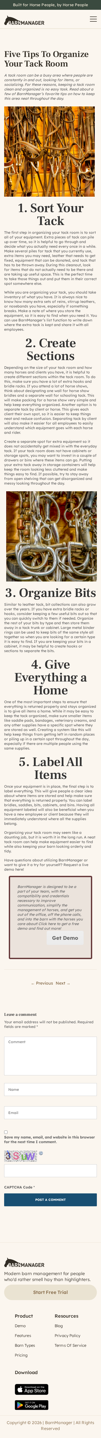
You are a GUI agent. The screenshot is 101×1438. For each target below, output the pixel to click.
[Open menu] (93, 19)
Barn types (25, 1345)
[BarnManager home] (24, 19)
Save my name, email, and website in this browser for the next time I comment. (49, 1139)
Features (23, 1335)
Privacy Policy (67, 1335)
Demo (20, 1325)
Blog (59, 1325)
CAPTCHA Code (18, 1187)
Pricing (21, 1355)
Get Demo (65, 938)
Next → (63, 983)
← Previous (42, 983)
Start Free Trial (50, 1292)
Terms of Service (70, 1345)
